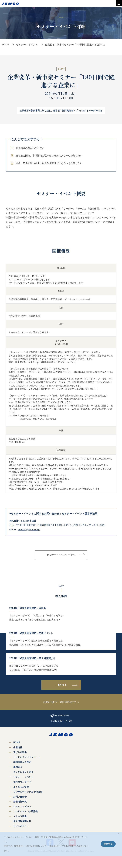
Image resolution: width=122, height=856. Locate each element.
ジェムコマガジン (22, 806)
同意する (108, 844)
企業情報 (17, 747)
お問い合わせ (20, 796)
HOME (5, 44)
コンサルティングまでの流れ (27, 791)
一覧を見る (61, 685)
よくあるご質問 (21, 787)
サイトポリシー (21, 826)
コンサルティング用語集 (25, 811)
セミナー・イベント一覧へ (61, 554)
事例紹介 (17, 767)
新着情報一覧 (20, 801)
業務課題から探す (22, 762)
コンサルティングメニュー (26, 757)
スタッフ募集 (20, 816)
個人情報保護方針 (22, 821)
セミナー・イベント (27, 44)
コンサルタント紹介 (23, 772)
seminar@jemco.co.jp (29, 529)
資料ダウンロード (22, 782)
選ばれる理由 (20, 752)
